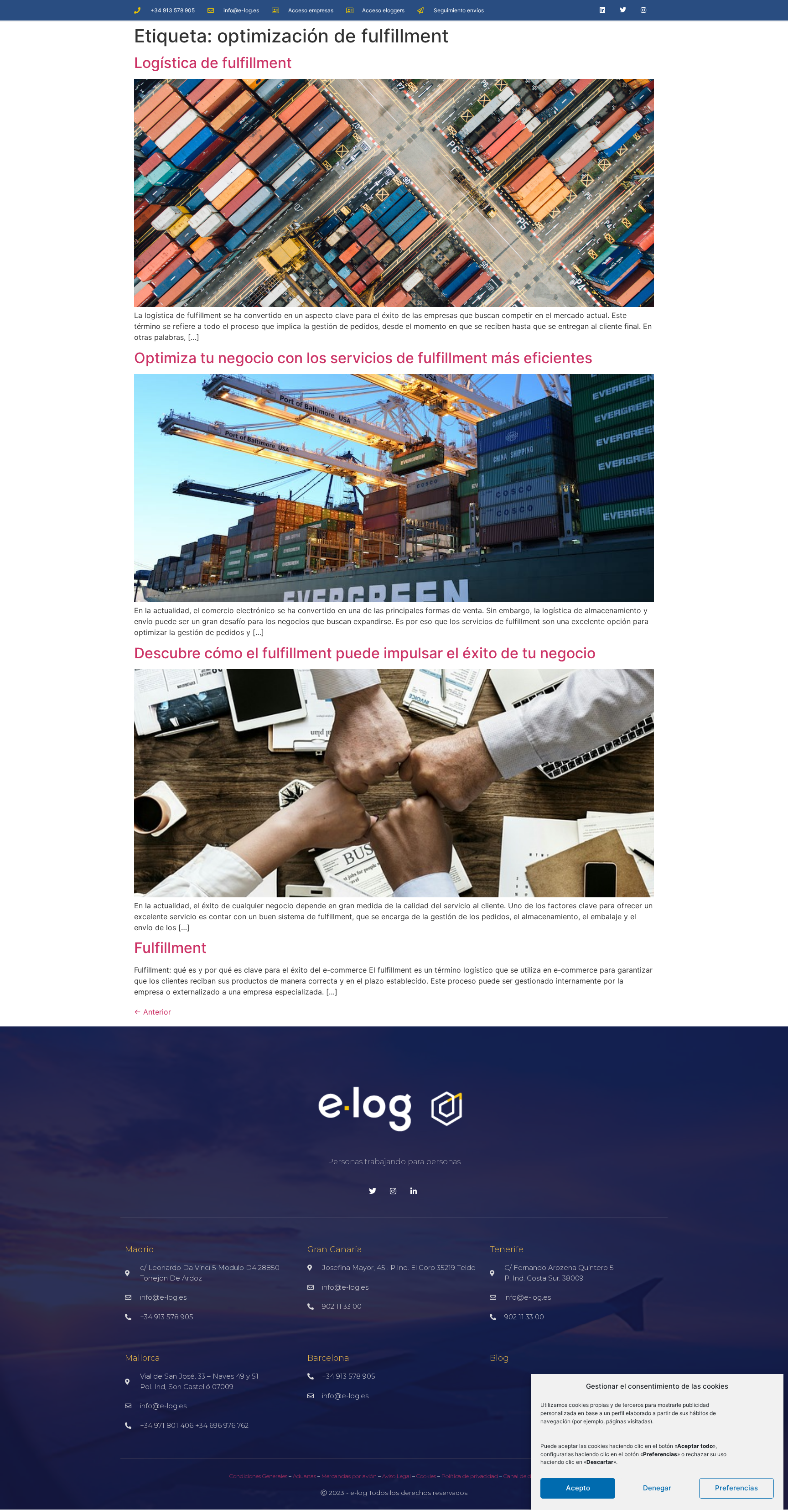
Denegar (657, 1488)
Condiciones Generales (258, 1476)
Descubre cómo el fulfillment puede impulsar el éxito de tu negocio (365, 653)
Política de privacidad (470, 1476)
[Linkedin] (602, 10)
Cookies (425, 1476)
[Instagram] (643, 10)
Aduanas (304, 1476)
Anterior (152, 1011)
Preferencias (736, 1488)
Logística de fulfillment (213, 63)
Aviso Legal (396, 1476)
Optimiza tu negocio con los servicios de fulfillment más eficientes (363, 358)
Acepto (578, 1488)
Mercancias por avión (349, 1476)
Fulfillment (170, 948)
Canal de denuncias (529, 1476)
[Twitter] (623, 10)
